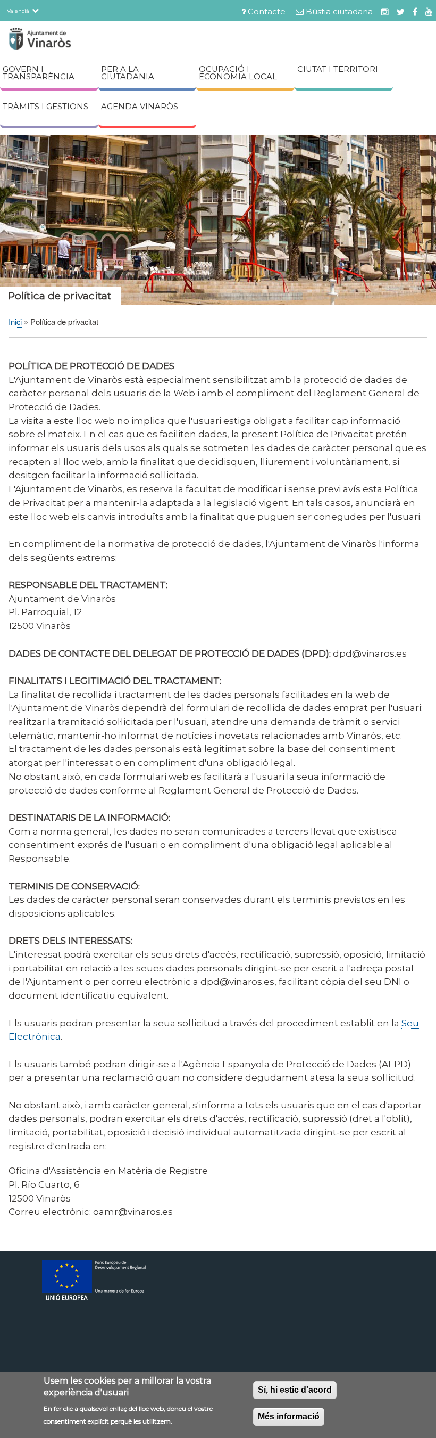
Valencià (18, 10)
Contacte (267, 12)
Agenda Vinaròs (139, 106)
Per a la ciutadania (127, 73)
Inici (15, 321)
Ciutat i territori (337, 69)
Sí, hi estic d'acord (295, 1389)
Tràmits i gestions (45, 106)
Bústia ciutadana (339, 12)
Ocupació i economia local (238, 73)
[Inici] (59, 40)
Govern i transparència (38, 73)
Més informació (289, 1416)
